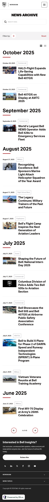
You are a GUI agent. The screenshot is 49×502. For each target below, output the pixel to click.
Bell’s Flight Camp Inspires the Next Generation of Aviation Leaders (29, 228)
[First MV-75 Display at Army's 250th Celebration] (9, 410)
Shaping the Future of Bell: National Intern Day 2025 (32, 262)
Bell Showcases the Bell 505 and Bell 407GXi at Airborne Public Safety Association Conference (30, 316)
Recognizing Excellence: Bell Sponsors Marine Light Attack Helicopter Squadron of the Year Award (31, 173)
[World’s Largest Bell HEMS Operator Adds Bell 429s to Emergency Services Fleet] (9, 128)
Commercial (22, 63)
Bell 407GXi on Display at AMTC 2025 (28, 98)
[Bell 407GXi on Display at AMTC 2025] (9, 96)
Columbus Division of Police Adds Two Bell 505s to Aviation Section (32, 286)
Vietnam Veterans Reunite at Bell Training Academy (29, 380)
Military (19, 159)
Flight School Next (23, 192)
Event (17, 253)
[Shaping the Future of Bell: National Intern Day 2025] (9, 260)
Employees (20, 218)
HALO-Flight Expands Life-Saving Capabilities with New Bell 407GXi (32, 73)
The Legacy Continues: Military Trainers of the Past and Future (30, 202)
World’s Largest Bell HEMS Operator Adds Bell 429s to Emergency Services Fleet (32, 132)
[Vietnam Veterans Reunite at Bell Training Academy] (9, 379)
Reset (43, 36)
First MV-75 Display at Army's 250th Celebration (30, 412)
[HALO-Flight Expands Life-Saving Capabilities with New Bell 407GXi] (9, 70)
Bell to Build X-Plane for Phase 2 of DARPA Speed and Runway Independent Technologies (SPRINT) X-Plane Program (32, 350)
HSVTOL (17, 336)
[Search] (5, 21)
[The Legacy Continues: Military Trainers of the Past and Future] (9, 199)
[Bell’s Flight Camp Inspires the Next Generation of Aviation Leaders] (9, 225)
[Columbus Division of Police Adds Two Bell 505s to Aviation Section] (9, 283)
